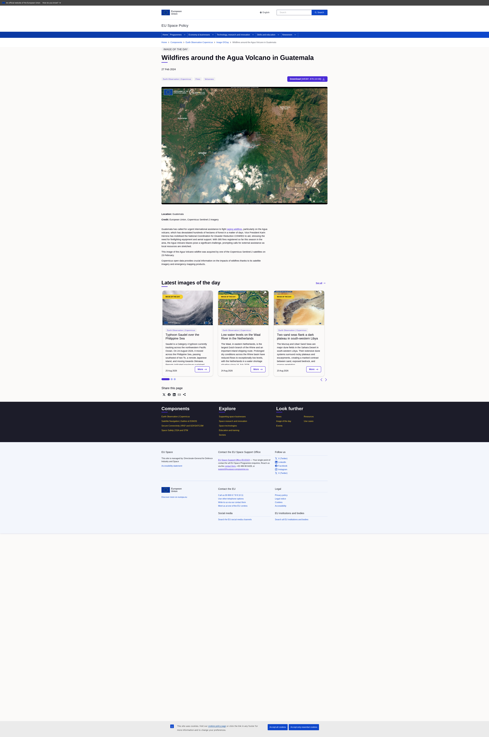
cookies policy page (217, 726)
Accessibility (280, 506)
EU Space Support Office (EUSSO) (234, 460)
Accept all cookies (277, 727)
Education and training (229, 430)
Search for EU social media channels (235, 519)
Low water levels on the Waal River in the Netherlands (240, 336)
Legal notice (280, 499)
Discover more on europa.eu (174, 497)
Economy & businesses (199, 35)
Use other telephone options (231, 499)
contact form (230, 466)
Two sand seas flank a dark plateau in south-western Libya (297, 336)
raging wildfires (234, 229)
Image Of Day (222, 42)
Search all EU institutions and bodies (291, 519)
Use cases (308, 421)
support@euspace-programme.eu (233, 469)
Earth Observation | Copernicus (175, 417)
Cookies (278, 502)
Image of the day (283, 421)
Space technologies (228, 426)
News (278, 417)
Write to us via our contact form (232, 502)
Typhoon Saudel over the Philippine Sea (182, 336)
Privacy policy (281, 495)
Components (176, 42)
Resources (309, 417)
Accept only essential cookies (303, 727)
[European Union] (171, 12)
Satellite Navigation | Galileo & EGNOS (179, 421)
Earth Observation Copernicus (199, 42)
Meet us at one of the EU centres (232, 506)
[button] (165, 379)
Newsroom (287, 35)
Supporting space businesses (232, 417)
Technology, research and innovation (233, 35)
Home (165, 35)
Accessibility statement (171, 466)
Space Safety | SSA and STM (174, 430)
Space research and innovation (233, 421)
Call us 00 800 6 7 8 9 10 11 (230, 495)
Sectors (222, 435)
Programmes (176, 35)
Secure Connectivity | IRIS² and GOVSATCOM (182, 426)
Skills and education (266, 35)
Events (279, 426)
